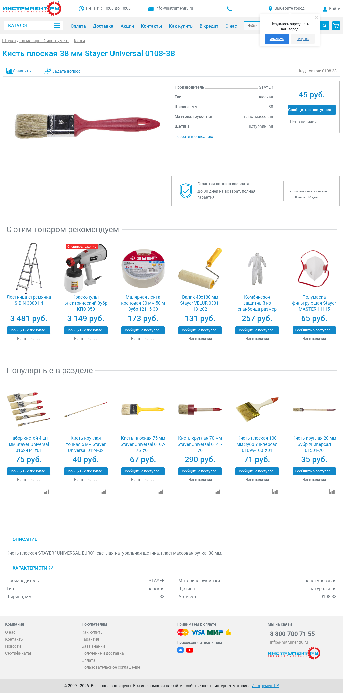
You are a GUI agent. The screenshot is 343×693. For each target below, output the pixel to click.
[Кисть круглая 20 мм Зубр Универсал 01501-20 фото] (314, 409)
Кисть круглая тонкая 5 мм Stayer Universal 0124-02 (86, 444)
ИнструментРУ (265, 685)
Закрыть (303, 39)
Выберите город (290, 8)
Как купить (92, 632)
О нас (10, 632)
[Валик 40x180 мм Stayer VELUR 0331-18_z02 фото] (200, 268)
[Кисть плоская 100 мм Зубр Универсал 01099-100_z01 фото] (257, 409)
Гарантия (90, 639)
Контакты (14, 639)
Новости (13, 646)
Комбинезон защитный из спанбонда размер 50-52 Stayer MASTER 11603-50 (257, 309)
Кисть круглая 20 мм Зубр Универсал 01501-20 (314, 444)
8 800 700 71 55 (292, 633)
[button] (336, 25)
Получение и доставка (103, 653)
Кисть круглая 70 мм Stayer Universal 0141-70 (200, 444)
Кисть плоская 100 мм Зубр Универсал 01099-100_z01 (257, 444)
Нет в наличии (29, 339)
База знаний (93, 646)
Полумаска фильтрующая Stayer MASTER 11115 (314, 303)
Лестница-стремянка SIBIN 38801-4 (29, 300)
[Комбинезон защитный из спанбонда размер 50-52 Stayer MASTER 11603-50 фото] (257, 268)
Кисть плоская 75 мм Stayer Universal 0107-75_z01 (143, 444)
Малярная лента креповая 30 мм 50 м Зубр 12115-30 (143, 303)
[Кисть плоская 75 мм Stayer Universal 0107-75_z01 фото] (143, 409)
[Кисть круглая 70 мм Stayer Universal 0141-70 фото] (200, 409)
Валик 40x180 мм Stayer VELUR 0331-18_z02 (200, 303)
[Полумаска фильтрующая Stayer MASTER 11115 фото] (314, 268)
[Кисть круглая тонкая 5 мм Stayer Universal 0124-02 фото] (86, 409)
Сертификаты (18, 653)
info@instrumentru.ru (174, 8)
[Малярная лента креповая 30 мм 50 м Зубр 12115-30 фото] (143, 268)
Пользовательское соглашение (111, 667)
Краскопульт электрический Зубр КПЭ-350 (85, 303)
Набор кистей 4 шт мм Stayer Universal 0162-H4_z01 (29, 444)
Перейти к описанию (194, 136)
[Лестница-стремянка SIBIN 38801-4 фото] (28, 268)
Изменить (277, 39)
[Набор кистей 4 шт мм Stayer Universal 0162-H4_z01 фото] (28, 409)
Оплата (88, 660)
